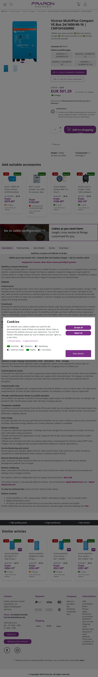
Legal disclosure (31, 341)
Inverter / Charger (28, 11)
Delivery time (88, 629)
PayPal (33, 350)
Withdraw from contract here (17, 642)
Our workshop (71, 607)
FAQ (68, 614)
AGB (84, 601)
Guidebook (71, 611)
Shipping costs (86, 625)
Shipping (90, 92)
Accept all (78, 327)
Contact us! (11, 634)
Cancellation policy (87, 605)
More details (78, 353)
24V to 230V (41, 11)
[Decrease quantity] (60, 131)
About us (70, 601)
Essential (15, 346)
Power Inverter (15, 11)
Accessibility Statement (87, 617)
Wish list (56, 144)
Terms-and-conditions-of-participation (88, 641)
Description (7, 248)
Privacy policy (15, 341)
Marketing (43, 346)
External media (17, 350)
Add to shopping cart (82, 130)
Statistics (29, 346)
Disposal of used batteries (87, 634)
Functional (46, 350)
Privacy (85, 609)
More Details (39, 248)
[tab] (7, 248)
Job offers (71, 604)
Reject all (78, 333)
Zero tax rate (87, 621)
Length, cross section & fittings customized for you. (70, 232)
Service (52, 248)
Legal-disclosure (86, 612)
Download (63, 248)
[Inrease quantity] (60, 128)
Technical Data (22, 248)
